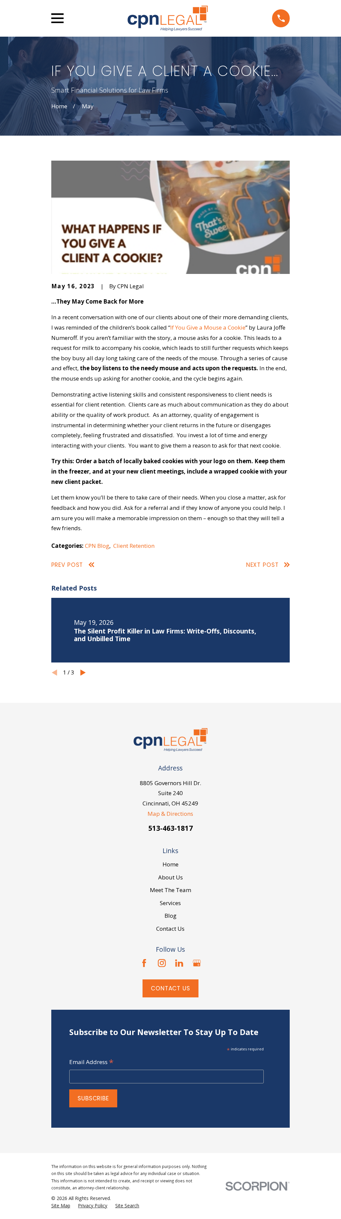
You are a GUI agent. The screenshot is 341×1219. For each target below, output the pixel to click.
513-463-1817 (170, 828)
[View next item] (83, 672)
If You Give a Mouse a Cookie (207, 327)
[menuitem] (60, 1205)
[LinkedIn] (179, 963)
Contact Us (170, 928)
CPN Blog (97, 546)
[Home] (168, 18)
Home (170, 864)
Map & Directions (170, 813)
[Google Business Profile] (197, 963)
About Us (170, 877)
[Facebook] (144, 963)
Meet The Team (170, 890)
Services (170, 903)
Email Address (91, 1062)
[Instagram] (162, 963)
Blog (170, 915)
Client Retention (134, 546)
